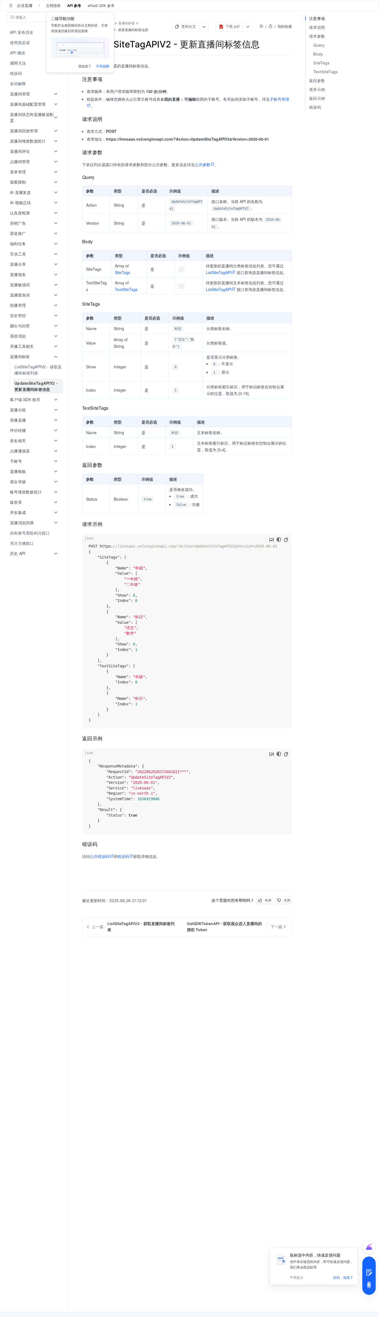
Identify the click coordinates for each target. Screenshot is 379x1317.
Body (318, 54)
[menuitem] (35, 32)
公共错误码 (99, 856)
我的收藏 (284, 26)
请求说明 (317, 27)
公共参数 (202, 164)
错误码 (123, 856)
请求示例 (317, 89)
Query (319, 45)
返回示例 (317, 98)
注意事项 (317, 18)
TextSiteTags (126, 289)
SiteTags (122, 272)
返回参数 (317, 80)
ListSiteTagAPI (218, 272)
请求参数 (317, 36)
